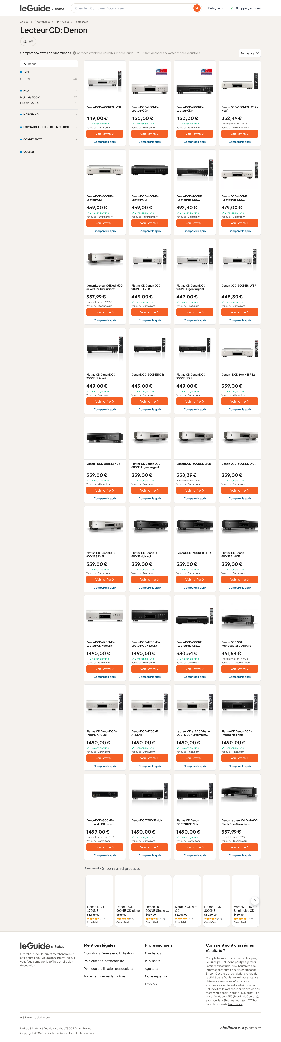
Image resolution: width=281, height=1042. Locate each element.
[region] (140, 41)
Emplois (151, 984)
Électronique (42, 21)
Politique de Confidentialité (104, 961)
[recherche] (197, 8)
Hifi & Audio (62, 21)
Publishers (152, 961)
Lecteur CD (81, 21)
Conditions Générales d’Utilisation (109, 953)
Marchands (153, 953)
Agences (151, 968)
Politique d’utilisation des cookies (108, 968)
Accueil (24, 21)
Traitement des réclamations (104, 976)
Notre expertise (156, 976)
